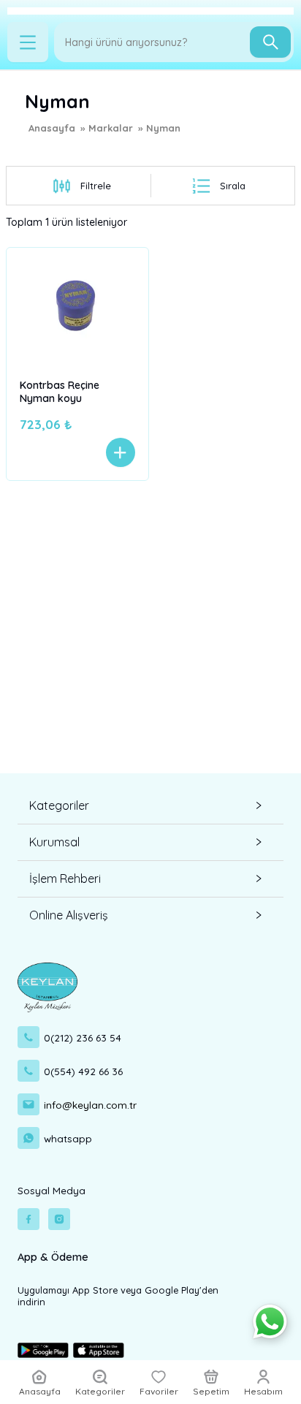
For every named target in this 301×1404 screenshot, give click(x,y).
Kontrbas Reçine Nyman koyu (59, 392)
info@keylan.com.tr (90, 1104)
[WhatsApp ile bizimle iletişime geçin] (270, 1322)
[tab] (150, 806)
